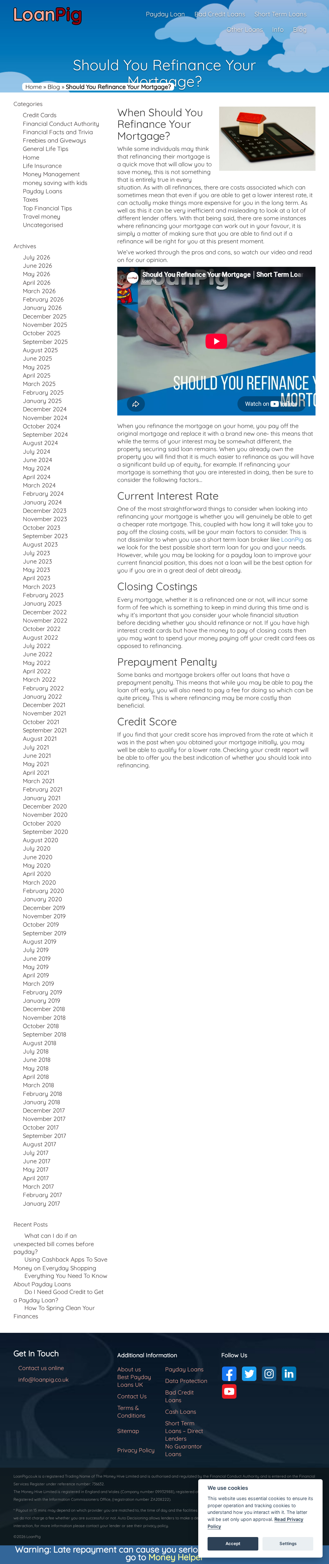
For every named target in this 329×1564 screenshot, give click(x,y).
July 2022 (36, 646)
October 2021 (41, 722)
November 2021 (44, 713)
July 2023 (36, 553)
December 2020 (45, 806)
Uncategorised (43, 225)
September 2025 (45, 341)
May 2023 (36, 569)
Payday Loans (42, 191)
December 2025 (45, 316)
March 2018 (38, 1085)
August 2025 (40, 350)
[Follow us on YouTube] (229, 1391)
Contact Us (132, 1396)
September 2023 (45, 536)
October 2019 (41, 924)
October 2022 (42, 629)
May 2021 (36, 764)
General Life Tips (45, 149)
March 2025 (39, 384)
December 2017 (44, 1110)
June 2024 (37, 460)
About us (129, 1369)
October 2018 (41, 1026)
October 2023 (41, 527)
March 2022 (39, 679)
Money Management (51, 174)
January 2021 (41, 798)
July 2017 (36, 1153)
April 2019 (36, 975)
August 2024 (40, 443)
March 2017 (38, 1186)
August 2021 (40, 738)
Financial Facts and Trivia (58, 132)
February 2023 (43, 595)
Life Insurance (42, 166)
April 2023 (36, 578)
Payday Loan (165, 14)
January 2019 (41, 1000)
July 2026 (36, 257)
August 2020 (40, 840)
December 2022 (45, 612)
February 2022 (43, 688)
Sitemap (128, 1431)
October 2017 (41, 1127)
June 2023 (37, 561)
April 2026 (36, 282)
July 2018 (36, 1051)
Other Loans (245, 29)
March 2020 (39, 882)
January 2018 (41, 1102)
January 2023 (42, 603)
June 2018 (37, 1059)
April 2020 (37, 874)
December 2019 (44, 908)
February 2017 (42, 1195)
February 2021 (42, 789)
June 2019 (36, 958)
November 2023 (45, 519)
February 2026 (43, 299)
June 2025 (37, 358)
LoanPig (292, 539)
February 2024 (43, 493)
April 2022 (37, 671)
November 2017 (44, 1119)
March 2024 (39, 485)
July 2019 (36, 950)
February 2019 (42, 992)
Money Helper (176, 1556)
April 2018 (36, 1076)
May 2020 (36, 865)
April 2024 (36, 477)
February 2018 (42, 1093)
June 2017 (36, 1161)
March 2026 (39, 291)
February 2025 (43, 392)
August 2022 (40, 637)
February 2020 (43, 891)
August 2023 (40, 544)
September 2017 (44, 1136)
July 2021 (36, 747)
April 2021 (36, 772)
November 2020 (45, 814)
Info (278, 29)
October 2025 (41, 333)
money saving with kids (55, 183)
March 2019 (38, 983)
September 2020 (45, 831)
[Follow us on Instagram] (269, 1374)
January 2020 (42, 899)
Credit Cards (40, 115)
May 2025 (36, 367)
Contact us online (41, 1368)
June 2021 (37, 755)
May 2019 (36, 967)
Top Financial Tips (47, 208)
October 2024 (41, 426)
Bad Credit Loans (219, 14)
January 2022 (42, 696)
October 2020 (42, 823)
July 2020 (36, 848)
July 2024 (36, 451)
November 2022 (45, 620)
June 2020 (37, 857)
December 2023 (45, 510)
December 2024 (45, 409)
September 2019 (44, 933)
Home (33, 87)
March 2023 (39, 586)
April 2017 (36, 1178)
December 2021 (44, 705)
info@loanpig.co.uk (43, 1379)
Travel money (41, 216)
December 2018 (44, 1009)
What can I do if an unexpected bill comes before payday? (53, 1243)
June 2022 (37, 654)
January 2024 (42, 502)
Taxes (30, 199)
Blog (300, 29)
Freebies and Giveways (54, 140)
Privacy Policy (136, 1450)
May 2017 (36, 1169)
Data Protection (186, 1381)
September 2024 (45, 434)
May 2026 (36, 274)
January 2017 (41, 1203)
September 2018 (45, 1034)
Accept (233, 1543)
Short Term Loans (280, 14)
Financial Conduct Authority (61, 123)
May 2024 (36, 468)
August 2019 (39, 941)
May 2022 (36, 663)
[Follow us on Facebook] (229, 1374)
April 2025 (36, 375)
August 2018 (40, 1043)
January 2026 (42, 307)
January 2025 (42, 401)
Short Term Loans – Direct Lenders (184, 1431)
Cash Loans (180, 1411)
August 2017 (39, 1144)
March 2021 (38, 781)
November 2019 (44, 916)
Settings (288, 1543)
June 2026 (37, 265)
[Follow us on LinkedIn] (289, 1374)
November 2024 (45, 418)
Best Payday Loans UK (134, 1380)
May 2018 (36, 1068)
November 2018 (44, 1017)
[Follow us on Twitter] (249, 1374)
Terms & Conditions (131, 1411)
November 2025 (45, 324)
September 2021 (45, 730)
